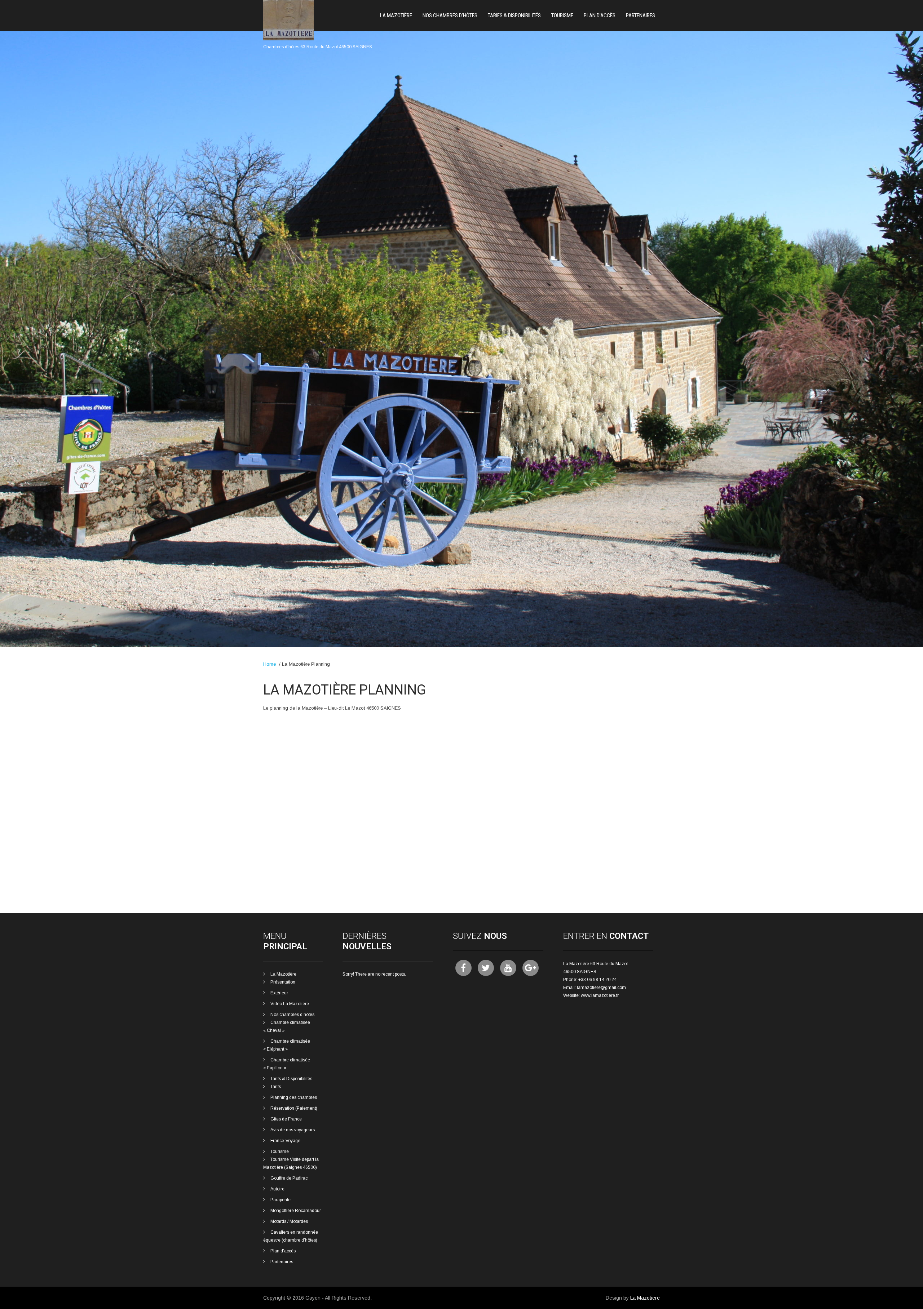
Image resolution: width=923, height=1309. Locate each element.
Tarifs (275, 1086)
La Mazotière (396, 15)
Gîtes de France (286, 1119)
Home (269, 664)
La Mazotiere (645, 1298)
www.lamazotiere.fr (600, 995)
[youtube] (508, 968)
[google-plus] (530, 968)
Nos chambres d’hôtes (450, 15)
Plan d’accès (599, 15)
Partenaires (640, 15)
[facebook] (463, 968)
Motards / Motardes (289, 1221)
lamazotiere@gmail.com (601, 987)
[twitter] (486, 968)
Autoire (277, 1189)
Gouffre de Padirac (289, 1178)
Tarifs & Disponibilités (514, 15)
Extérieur (279, 992)
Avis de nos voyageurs (292, 1129)
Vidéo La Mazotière (289, 1003)
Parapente (280, 1199)
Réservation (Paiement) (293, 1108)
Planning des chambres (293, 1097)
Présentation (282, 982)
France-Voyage (285, 1140)
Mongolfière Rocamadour (295, 1210)
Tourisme (562, 15)
